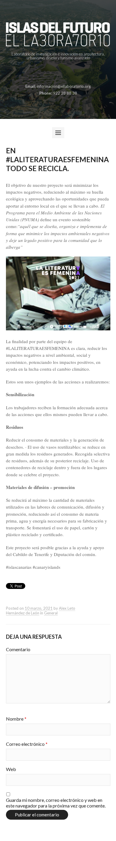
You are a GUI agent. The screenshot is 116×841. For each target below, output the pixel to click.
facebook (43, 72)
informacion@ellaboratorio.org (64, 86)
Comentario (18, 649)
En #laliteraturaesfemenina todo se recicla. (57, 159)
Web (11, 769)
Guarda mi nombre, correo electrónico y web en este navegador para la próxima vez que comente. (56, 802)
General (51, 613)
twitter (62, 72)
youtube (71, 72)
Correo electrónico (27, 744)
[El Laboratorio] (58, 34)
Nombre (16, 718)
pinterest (53, 72)
